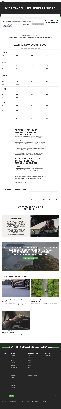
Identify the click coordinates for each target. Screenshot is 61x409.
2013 (32, 68)
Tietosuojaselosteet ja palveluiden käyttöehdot (24, 401)
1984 (17, 107)
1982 (47, 107)
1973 (32, 121)
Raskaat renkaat (14, 367)
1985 (2, 107)
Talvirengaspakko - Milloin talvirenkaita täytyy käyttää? (15, 300)
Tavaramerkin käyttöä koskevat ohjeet (38, 401)
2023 (47, 55)
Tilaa (11, 395)
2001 (3, 84)
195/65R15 (29, 357)
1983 (32, 107)
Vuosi (13, 16)
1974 (17, 121)
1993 (32, 94)
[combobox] (7, 18)
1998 (17, 92)
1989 (2, 105)
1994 (17, 94)
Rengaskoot (30, 368)
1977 (32, 118)
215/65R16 (29, 365)
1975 (2, 121)
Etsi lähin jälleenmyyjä (31, 258)
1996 (47, 92)
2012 (47, 68)
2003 (32, 81)
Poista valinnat (26, 24)
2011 (2, 71)
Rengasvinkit (40, 1)
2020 (22, 48)
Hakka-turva (16, 1)
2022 (3, 57)
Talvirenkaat (13, 357)
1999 (2, 92)
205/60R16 (30, 358)
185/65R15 (29, 362)
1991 (2, 97)
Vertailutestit (13, 365)
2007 (32, 78)
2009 (3, 78)
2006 (47, 78)
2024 (32, 55)
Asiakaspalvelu (48, 1)
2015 (2, 68)
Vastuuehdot (47, 401)
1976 (47, 118)
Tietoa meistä (24, 1)
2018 (17, 65)
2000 (29, 48)
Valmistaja (4, 16)
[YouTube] (58, 395)
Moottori (35, 16)
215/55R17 (29, 360)
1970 (39, 48)
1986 (47, 105)
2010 (25, 48)
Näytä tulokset (38, 24)
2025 (17, 55)
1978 (17, 118)
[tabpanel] (23, 21)
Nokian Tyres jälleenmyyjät (32, 375)
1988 (17, 105)
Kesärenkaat (13, 355)
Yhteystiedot (14, 382)
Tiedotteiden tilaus (14, 385)
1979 (2, 118)
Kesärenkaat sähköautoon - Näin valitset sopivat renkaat (43, 300)
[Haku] (58, 1)
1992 (47, 94)
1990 (32, 48)
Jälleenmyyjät (32, 1)
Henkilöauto (13, 358)
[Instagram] (55, 395)
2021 (17, 57)
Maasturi (12, 360)
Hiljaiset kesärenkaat (8, 332)
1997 (32, 92)
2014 (17, 68)
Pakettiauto (13, 362)
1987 (32, 105)
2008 (17, 78)
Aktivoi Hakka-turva (48, 355)
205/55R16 (29, 355)
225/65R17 (29, 367)
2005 (3, 81)
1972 (47, 121)
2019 (2, 65)
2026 (3, 55)
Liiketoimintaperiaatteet (54, 401)
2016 (47, 65)
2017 (32, 65)
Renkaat (10, 1)
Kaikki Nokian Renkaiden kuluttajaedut (16, 234)
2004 (17, 81)
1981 (2, 110)
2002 (47, 81)
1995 (2, 94)
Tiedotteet (13, 377)
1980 (36, 48)
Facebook (13, 387)
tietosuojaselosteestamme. (7, 26)
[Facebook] (52, 395)
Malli (25, 16)
